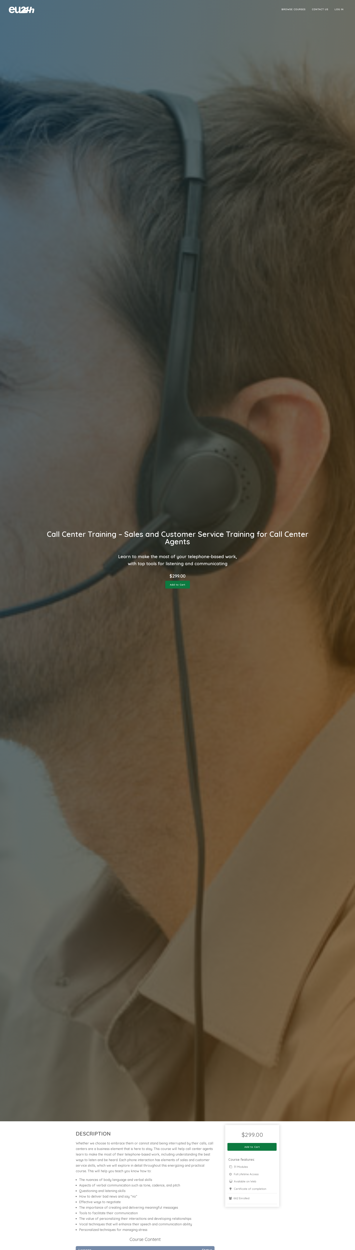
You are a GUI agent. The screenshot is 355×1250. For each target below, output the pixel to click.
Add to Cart (177, 584)
